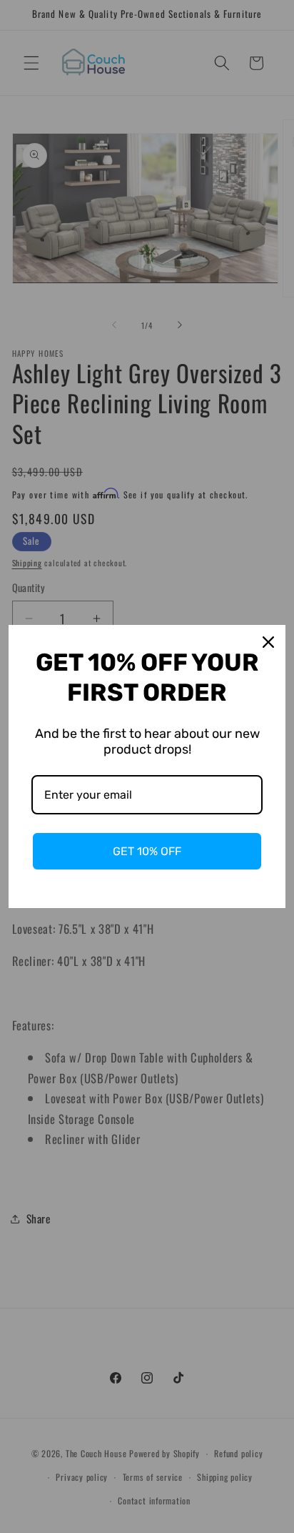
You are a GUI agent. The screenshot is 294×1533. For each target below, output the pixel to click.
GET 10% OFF (147, 851)
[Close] (268, 642)
